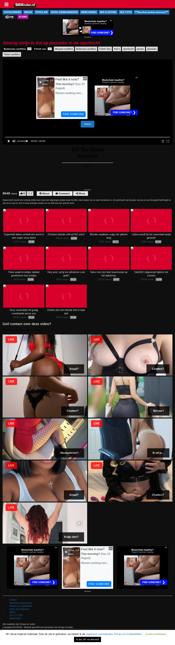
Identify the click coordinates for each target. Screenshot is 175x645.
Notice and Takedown (19, 609)
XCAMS (23, 16)
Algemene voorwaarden (99, 634)
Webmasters (15, 618)
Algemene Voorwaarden (20, 603)
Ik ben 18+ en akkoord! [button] (87, 639)
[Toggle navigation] (8, 4)
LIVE (11, 339)
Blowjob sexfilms (64, 48)
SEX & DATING (108, 12)
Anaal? (74, 368)
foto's (117, 48)
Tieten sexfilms (12, 54)
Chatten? (158, 368)
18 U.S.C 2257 (16, 615)
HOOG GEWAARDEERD (64, 12)
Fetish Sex (105, 48)
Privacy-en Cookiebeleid (20, 606)
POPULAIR (41, 12)
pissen (140, 48)
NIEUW (28, 12)
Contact (13, 600)
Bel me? (158, 410)
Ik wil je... (158, 452)
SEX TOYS (126, 12)
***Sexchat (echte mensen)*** (151, 12)
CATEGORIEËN (12, 12)
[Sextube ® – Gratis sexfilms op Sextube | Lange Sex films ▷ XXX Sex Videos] (25, 4)
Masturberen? (69, 452)
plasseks (152, 48)
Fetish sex (42, 48)
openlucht (128, 48)
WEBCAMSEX (89, 12)
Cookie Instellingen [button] (155, 634)
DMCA (12, 612)
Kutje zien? (71, 536)
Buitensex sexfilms (17, 48)
